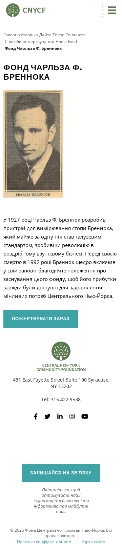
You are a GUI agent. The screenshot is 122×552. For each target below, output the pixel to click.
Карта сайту (93, 542)
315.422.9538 (66, 399)
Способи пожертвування (29, 41)
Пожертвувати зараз (40, 319)
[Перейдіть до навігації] (112, 10)
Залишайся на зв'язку (61, 473)
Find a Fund (66, 41)
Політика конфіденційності (44, 542)
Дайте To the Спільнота (62, 35)
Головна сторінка (20, 35)
